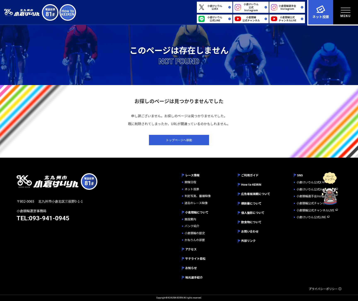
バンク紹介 (192, 226)
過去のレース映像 (196, 203)
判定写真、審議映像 (198, 196)
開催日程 (190, 182)
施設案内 (190, 219)
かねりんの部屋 (195, 240)
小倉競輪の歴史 (195, 233)
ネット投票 (192, 189)
